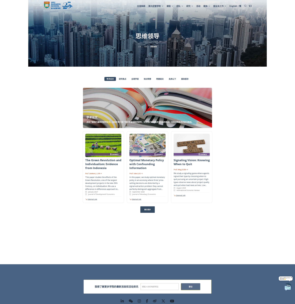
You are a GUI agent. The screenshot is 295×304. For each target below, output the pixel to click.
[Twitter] (163, 300)
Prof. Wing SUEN (180, 169)
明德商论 (160, 79)
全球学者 (135, 79)
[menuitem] (233, 6)
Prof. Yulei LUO (135, 173)
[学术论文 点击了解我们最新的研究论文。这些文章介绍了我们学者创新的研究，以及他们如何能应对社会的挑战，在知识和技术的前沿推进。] (147, 89)
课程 (169, 6)
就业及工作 (218, 6)
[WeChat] (131, 300)
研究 (188, 6)
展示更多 (147, 209)
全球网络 (141, 6)
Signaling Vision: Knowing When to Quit (192, 162)
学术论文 (110, 79)
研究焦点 (122, 79)
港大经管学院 (154, 6)
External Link (92, 199)
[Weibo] (155, 300)
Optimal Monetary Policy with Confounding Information (146, 164)
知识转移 (147, 79)
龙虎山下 (172, 79)
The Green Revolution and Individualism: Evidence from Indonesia (103, 164)
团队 (178, 6)
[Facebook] (147, 300)
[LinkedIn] (122, 300)
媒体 (205, 6)
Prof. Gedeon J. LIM (92, 173)
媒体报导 (185, 79)
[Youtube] (172, 300)
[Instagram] (139, 300)
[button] (245, 6)
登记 (190, 286)
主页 (139, 46)
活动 (198, 6)
